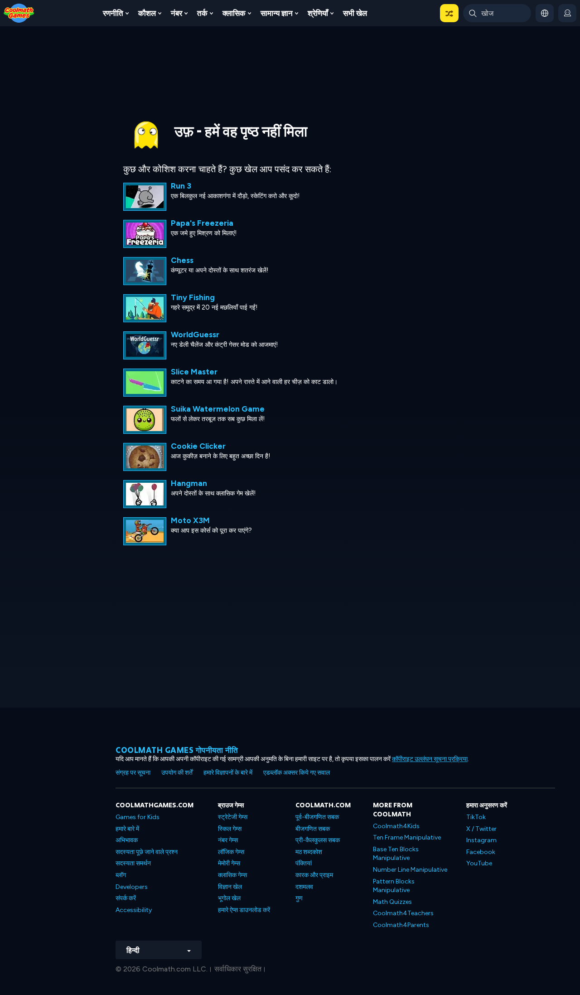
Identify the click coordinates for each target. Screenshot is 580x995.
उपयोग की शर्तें (177, 773)
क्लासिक (234, 13)
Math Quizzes (392, 902)
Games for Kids (138, 817)
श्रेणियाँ (318, 13)
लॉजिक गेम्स (231, 852)
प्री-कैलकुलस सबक (317, 840)
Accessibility (134, 910)
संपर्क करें (126, 898)
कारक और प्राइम (314, 875)
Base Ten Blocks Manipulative (396, 853)
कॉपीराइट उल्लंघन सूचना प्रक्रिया (430, 759)
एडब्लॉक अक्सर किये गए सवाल (296, 773)
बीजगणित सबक (312, 829)
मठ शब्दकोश (308, 852)
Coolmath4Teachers (403, 913)
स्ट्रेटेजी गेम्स (232, 817)
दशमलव (304, 887)
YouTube (479, 863)
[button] (449, 13)
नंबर (176, 13)
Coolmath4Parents (401, 925)
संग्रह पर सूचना (133, 773)
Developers (132, 887)
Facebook (480, 852)
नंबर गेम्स (228, 840)
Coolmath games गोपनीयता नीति (177, 750)
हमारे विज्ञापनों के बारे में (227, 773)
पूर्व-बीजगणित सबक (317, 817)
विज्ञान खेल (230, 887)
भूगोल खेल (229, 898)
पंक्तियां (303, 863)
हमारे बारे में (127, 829)
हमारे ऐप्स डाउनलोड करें (244, 910)
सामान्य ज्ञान (277, 13)
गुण (299, 898)
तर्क (202, 13)
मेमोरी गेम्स (229, 863)
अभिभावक (127, 840)
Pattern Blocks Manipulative (394, 886)
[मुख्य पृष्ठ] (19, 12)
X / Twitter (481, 829)
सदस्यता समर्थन (133, 863)
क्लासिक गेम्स (232, 875)
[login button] (567, 13)
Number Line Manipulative (410, 870)
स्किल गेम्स (230, 829)
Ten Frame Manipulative (407, 837)
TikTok (476, 817)
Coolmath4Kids (396, 826)
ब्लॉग (121, 875)
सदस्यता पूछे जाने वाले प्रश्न (147, 852)
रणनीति (113, 13)
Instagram (481, 840)
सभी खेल (355, 13)
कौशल (147, 13)
